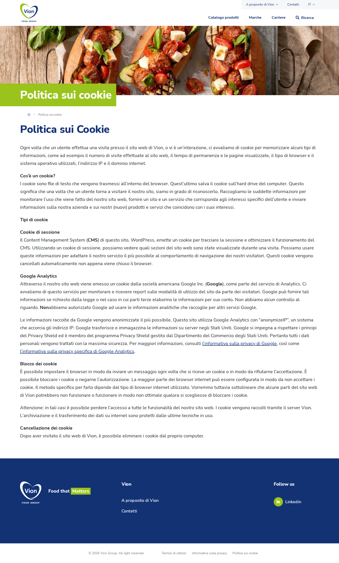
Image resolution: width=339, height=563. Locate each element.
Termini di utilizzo (174, 553)
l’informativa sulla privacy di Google (239, 343)
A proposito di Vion (260, 4)
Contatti (293, 4)
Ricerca (307, 17)
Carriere (278, 17)
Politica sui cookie (245, 553)
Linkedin (293, 502)
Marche (255, 17)
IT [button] (309, 4)
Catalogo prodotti (223, 17)
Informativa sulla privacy (209, 553)
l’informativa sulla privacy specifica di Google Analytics (77, 351)
